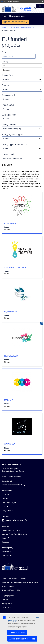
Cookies (5, 600)
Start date (11, 70)
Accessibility (6, 552)
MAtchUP (8, 400)
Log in (18, 8)
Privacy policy (7, 603)
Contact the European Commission (14, 578)
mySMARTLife (10, 312)
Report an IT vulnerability (11, 590)
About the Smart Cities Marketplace (14, 534)
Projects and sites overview (21, 27)
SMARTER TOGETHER (15, 267)
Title (4, 65)
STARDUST (9, 444)
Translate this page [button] (27, 8)
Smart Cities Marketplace (11, 464)
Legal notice (6, 607)
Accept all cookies (17, 633)
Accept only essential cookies (22, 639)
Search (35, 8)
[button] (21, 8)
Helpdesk (5, 542)
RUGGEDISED (11, 356)
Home (4, 27)
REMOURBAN (10, 223)
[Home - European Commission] (9, 8)
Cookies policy (7, 555)
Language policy (8, 596)
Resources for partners (10, 586)
